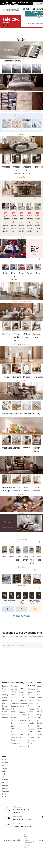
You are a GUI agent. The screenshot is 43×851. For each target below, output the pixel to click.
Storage (14, 737)
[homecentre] (12, 9)
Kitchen (14, 695)
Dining (13, 692)
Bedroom (5, 686)
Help (4, 760)
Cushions (14, 706)
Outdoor (5, 715)
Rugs (13, 740)
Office (4, 712)
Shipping (5, 768)
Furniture (31, 689)
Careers (40, 697)
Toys (21, 732)
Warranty (5, 791)
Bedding (14, 686)
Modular (5, 717)
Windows (14, 743)
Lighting (14, 689)
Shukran (40, 709)
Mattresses (6, 709)
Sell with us (3, 774)
